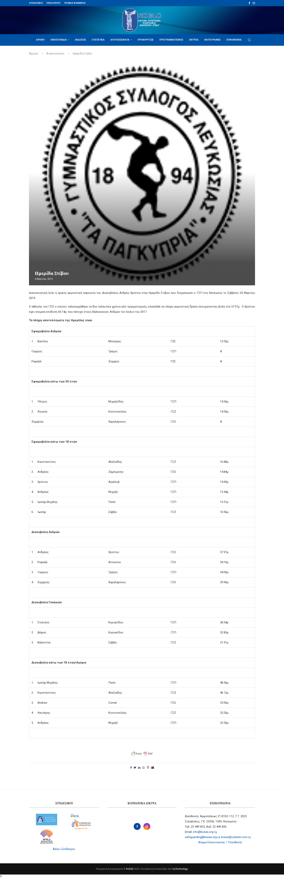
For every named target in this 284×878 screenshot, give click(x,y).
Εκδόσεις (80, 39)
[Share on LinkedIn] (139, 767)
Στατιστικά (98, 39)
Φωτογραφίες (212, 39)
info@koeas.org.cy (205, 832)
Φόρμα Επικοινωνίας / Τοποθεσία (220, 842)
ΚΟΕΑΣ (129, 868)
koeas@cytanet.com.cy (236, 837)
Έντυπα (193, 39)
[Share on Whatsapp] (143, 767)
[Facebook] (249, 3)
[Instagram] (254, 3)
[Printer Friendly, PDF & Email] (142, 754)
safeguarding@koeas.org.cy (202, 837)
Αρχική (40, 39)
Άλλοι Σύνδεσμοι (64, 849)
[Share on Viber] (148, 767)
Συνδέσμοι (36, 3)
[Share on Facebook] (131, 767)
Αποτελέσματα (119, 39)
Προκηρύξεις (146, 39)
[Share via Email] (152, 767)
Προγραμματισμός (171, 39)
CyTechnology (180, 868)
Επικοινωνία (233, 39)
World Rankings (75, 3)
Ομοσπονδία (58, 39)
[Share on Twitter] (135, 767)
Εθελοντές (53, 3)
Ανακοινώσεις (55, 53)
